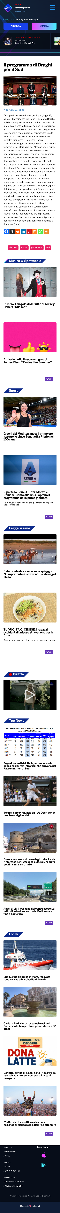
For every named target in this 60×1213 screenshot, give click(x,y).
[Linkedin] (23, 231)
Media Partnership (14, 1186)
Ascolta (16, 26)
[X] (12, 231)
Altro (48, 379)
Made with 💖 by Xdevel (30, 1206)
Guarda (44, 26)
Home (5, 20)
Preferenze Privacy (25, 1196)
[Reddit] (17, 231)
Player (8, 1147)
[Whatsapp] (40, 231)
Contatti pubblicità (14, 1182)
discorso (13, 248)
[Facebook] (6, 231)
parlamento (36, 248)
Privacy (13, 1196)
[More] (46, 231)
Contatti (47, 1196)
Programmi (10, 1152)
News (7, 1156)
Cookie (38, 1196)
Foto (7, 1167)
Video (7, 1162)
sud (48, 248)
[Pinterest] (29, 231)
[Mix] (34, 231)
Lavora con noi (12, 1171)
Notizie (12, 20)
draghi (24, 248)
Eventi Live (10, 1177)
